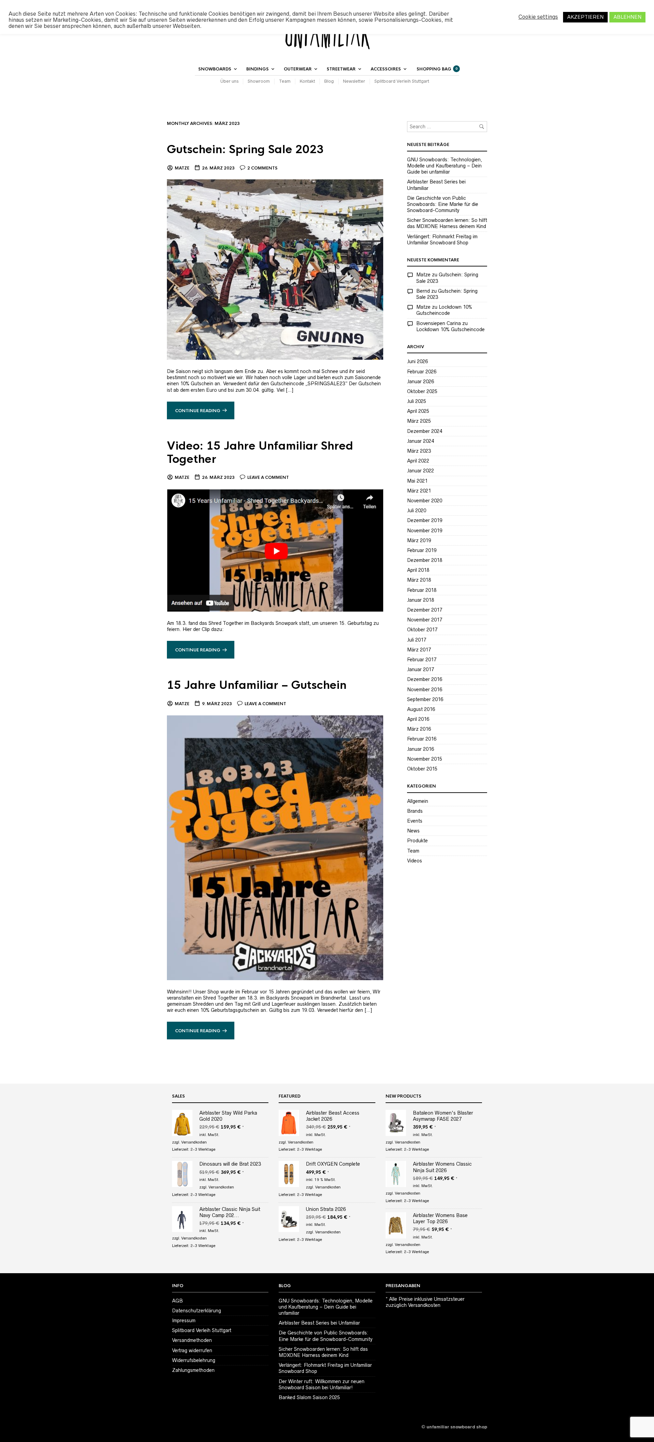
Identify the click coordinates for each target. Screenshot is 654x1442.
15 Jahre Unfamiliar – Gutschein (256, 685)
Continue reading (197, 411)
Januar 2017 (420, 669)
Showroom (259, 81)
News (413, 830)
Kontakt (307, 81)
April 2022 (418, 461)
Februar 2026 (421, 371)
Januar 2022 (420, 470)
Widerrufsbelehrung (193, 1360)
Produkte (417, 840)
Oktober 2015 (422, 769)
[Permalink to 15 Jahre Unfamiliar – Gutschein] (275, 847)
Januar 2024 (420, 441)
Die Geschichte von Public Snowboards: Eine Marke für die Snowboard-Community (442, 204)
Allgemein (417, 801)
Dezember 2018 (424, 560)
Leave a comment (268, 477)
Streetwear (341, 69)
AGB (177, 1300)
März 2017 (419, 649)
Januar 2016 (420, 749)
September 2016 (425, 699)
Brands (415, 811)
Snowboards (214, 69)
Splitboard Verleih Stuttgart (401, 81)
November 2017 (424, 619)
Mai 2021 (417, 481)
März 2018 (419, 580)
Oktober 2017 (422, 629)
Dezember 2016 (424, 679)
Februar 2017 (421, 659)
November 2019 (424, 530)
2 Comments (262, 168)
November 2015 (424, 759)
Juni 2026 (417, 361)
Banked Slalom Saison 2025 (309, 1397)
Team (285, 81)
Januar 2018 (420, 600)
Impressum (184, 1320)
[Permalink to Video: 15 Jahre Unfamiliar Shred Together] (275, 550)
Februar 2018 (421, 590)
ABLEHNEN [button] (627, 17)
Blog (329, 81)
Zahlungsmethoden (193, 1370)
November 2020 (424, 500)
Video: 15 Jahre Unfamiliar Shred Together (260, 452)
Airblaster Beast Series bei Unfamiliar (319, 1323)
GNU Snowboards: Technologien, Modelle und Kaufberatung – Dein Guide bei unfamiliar (444, 166)
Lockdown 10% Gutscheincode (450, 329)
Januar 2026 (420, 381)
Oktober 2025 (422, 391)
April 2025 (418, 411)
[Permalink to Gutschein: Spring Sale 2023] (275, 269)
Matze (182, 168)
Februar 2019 (421, 550)
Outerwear (298, 69)
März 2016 (419, 729)
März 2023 (419, 451)
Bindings (257, 69)
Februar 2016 (421, 739)
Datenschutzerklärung (196, 1310)
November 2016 (424, 689)
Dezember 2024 (424, 431)
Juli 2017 (416, 640)
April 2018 (418, 570)
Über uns (229, 81)
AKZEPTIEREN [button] (585, 17)
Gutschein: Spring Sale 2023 (245, 150)
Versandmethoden (192, 1340)
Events (414, 821)
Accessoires (386, 69)
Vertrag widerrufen (192, 1350)
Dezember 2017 (424, 610)
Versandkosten (194, 1142)
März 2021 (419, 490)
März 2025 (419, 421)
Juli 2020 (416, 510)
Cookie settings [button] (538, 17)
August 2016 (421, 709)
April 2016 (418, 719)
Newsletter (354, 81)
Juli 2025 (416, 401)
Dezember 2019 (424, 520)
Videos (414, 860)
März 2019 (419, 540)
